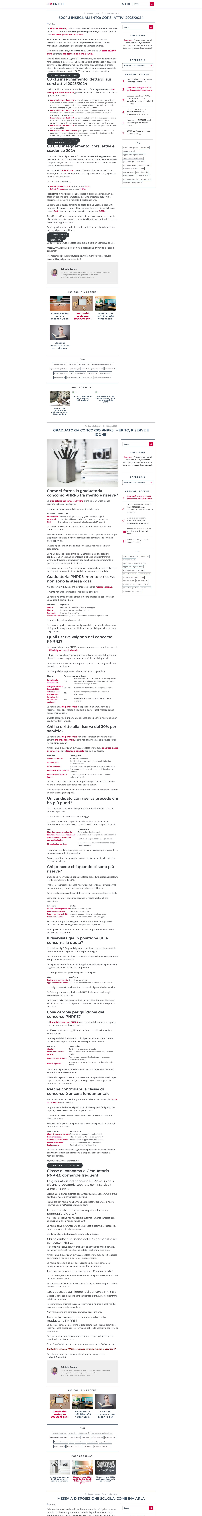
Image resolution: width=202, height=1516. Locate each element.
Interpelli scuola (92, 373)
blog (51, 1357)
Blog (57, 259)
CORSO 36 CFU (55, 240)
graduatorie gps (75, 369)
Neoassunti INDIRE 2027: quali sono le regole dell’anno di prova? (139, 122)
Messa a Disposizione (61, 373)
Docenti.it (75, 259)
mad (71, 373)
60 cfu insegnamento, (101, 156)
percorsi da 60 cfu (91, 42)
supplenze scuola (84, 364)
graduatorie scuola (97, 369)
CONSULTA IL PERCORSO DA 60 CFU (63, 76)
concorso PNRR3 (59, 378)
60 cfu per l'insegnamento (83, 31)
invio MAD (85, 369)
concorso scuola (110, 369)
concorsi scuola (80, 373)
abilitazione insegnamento (102, 378)
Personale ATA (87, 378)
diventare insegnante (59, 364)
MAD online (72, 364)
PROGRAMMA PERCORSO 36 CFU (62, 143)
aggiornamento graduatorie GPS (102, 364)
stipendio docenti (105, 373)
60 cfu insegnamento (97, 89)
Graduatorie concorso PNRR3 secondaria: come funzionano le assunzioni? (81, 1349)
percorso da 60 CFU (81, 50)
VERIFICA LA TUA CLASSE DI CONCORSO (64, 1165)
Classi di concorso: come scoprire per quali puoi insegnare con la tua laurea (138, 111)
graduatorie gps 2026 (73, 378)
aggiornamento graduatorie (58, 369)
